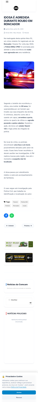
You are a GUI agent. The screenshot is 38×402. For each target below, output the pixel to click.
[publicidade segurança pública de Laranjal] (19, 257)
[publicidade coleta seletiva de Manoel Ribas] (19, 244)
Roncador (16, 205)
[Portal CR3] (19, 8)
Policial (7, 205)
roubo (24, 205)
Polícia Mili (24, 202)
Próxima (27, 226)
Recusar (19, 397)
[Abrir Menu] (7, 2)
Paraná (15, 202)
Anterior (11, 226)
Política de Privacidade (18, 387)
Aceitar (19, 392)
